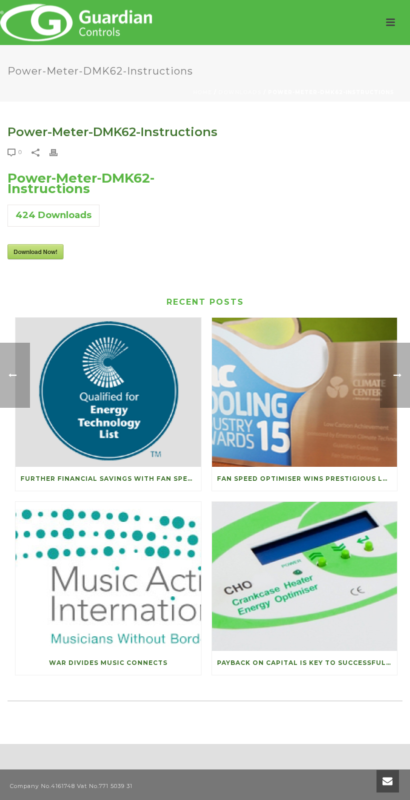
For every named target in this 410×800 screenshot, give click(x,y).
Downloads (240, 92)
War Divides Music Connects (108, 662)
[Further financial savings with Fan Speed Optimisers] (108, 392)
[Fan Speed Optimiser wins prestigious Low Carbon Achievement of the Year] (305, 392)
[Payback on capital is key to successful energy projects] (305, 576)
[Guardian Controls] (78, 22)
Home (202, 92)
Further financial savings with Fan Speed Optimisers (110, 478)
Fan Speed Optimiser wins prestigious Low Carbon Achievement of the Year (307, 478)
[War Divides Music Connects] (108, 576)
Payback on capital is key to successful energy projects (307, 662)
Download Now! (36, 251)
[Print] (59, 152)
